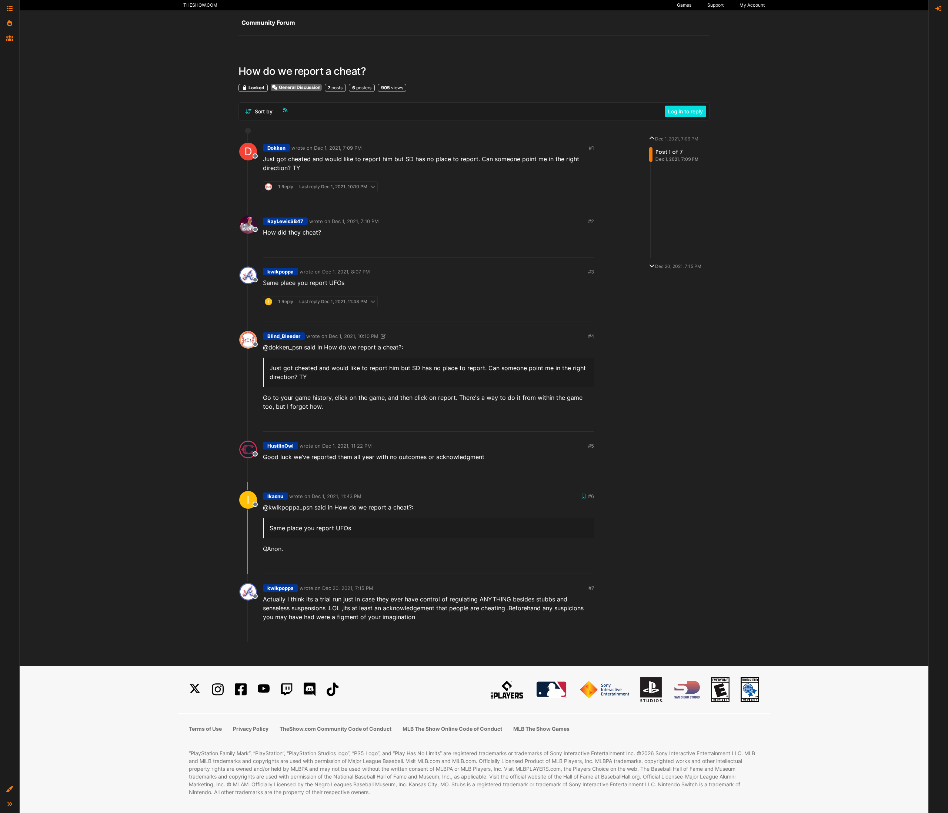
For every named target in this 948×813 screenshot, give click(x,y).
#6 (591, 496)
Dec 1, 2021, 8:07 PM (346, 272)
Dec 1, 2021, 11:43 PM (336, 496)
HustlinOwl (280, 446)
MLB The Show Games (541, 729)
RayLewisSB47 (285, 221)
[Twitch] (287, 689)
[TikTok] (332, 689)
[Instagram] (218, 689)
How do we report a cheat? (362, 347)
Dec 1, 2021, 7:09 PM (338, 148)
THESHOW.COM (200, 5)
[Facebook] (241, 689)
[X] (195, 689)
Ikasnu (275, 496)
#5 (591, 446)
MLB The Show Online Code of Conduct (452, 729)
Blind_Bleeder (283, 336)
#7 (591, 588)
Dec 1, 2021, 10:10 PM (353, 336)
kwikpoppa (280, 272)
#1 (591, 148)
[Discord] (310, 689)
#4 (591, 336)
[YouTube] (264, 689)
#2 (591, 221)
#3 (591, 272)
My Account (752, 5)
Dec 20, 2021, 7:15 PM (347, 588)
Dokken (276, 148)
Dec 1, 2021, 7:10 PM (355, 221)
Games (684, 5)
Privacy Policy (250, 729)
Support (715, 5)
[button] (9, 789)
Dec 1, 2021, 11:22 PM (347, 446)
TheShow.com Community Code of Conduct (335, 729)
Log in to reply (685, 111)
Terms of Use (205, 729)
